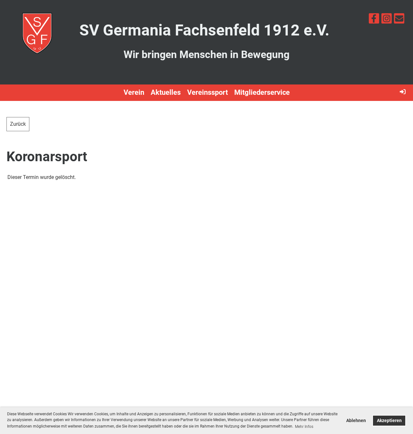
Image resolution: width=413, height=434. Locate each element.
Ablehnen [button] (356, 420)
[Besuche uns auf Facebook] (374, 20)
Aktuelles (166, 92)
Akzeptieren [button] (389, 420)
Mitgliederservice (262, 92)
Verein (134, 92)
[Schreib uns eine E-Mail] (399, 20)
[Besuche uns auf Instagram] (386, 20)
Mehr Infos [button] (304, 426)
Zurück (18, 124)
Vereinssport (207, 92)
